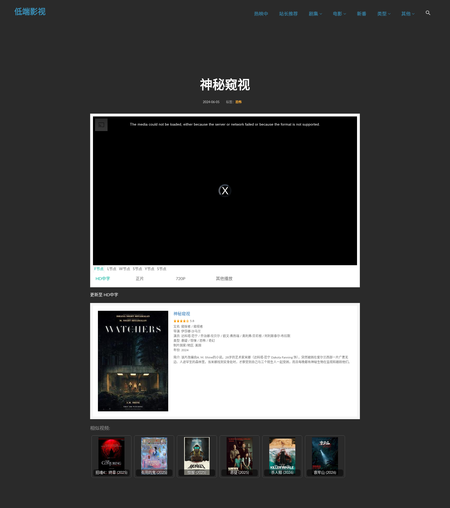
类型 (382, 14)
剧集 (314, 14)
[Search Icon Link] (428, 14)
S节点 (137, 269)
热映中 (261, 14)
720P (180, 279)
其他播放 (224, 279)
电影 (338, 14)
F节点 (99, 269)
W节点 (124, 269)
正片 (140, 279)
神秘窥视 (181, 314)
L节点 (111, 269)
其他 (406, 14)
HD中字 (103, 279)
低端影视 (30, 12)
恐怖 (238, 102)
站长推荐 (288, 14)
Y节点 (149, 269)
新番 (361, 14)
